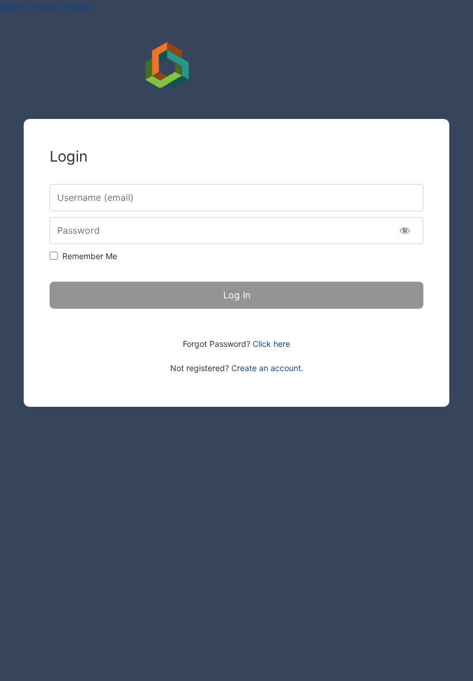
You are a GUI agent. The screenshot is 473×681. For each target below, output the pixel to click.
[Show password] (404, 230)
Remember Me (89, 256)
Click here (271, 344)
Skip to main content (45, 7)
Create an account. (267, 368)
